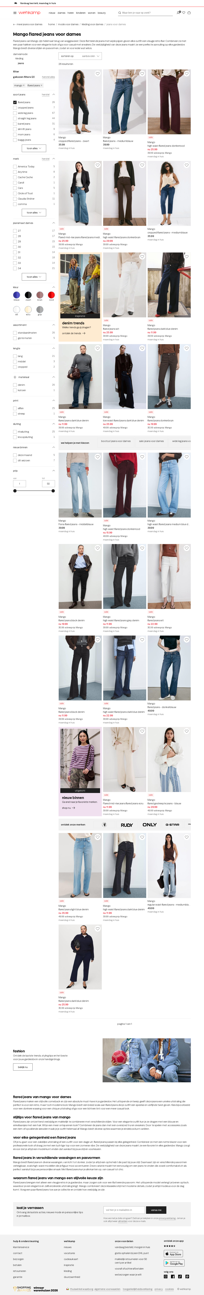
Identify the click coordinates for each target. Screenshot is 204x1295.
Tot (43, 478)
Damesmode (20, 54)
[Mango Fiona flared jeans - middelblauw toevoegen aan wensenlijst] (98, 457)
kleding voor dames (92, 24)
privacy (159, 1289)
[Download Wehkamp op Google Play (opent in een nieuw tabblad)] (174, 1265)
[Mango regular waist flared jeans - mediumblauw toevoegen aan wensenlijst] (187, 837)
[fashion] (147, 1060)
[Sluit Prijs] (53, 471)
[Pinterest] (187, 1276)
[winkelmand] (189, 13)
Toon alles (32, 148)
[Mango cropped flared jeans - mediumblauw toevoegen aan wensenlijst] (187, 165)
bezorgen (18, 1259)
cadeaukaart (71, 1259)
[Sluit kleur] (53, 287)
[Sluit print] (53, 400)
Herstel (45, 94)
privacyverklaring (167, 1218)
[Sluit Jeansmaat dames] (53, 223)
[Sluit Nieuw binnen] (53, 447)
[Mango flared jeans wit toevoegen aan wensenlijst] (142, 257)
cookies (169, 1289)
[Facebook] (173, 1276)
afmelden (122, 1221)
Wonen (91, 12)
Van (15, 478)
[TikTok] (180, 1276)
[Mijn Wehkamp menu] (179, 13)
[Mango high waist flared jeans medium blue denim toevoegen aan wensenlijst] (187, 457)
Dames (61, 12)
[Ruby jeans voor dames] (127, 824)
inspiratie (69, 1265)
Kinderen (81, 12)
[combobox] (145, 13)
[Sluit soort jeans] (53, 94)
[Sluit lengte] (53, 348)
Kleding (19, 58)
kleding (68, 1271)
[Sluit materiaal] (53, 377)
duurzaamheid (72, 1276)
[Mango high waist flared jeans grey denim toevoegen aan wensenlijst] (142, 548)
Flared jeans (34, 85)
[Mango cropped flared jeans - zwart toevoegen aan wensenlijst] (98, 73)
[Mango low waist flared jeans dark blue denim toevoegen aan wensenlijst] (142, 348)
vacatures (69, 1253)
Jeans (21, 63)
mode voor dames (68, 24)
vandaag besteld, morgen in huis (132, 1247)
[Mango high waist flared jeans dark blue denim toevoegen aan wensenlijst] (142, 640)
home (51, 24)
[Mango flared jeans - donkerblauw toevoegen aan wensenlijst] (187, 640)
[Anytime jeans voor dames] (104, 824)
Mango (18, 85)
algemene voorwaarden (107, 1289)
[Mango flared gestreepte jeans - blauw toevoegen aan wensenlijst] (187, 731)
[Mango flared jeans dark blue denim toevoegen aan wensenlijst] (187, 257)
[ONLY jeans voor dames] (150, 824)
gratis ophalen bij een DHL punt (132, 1253)
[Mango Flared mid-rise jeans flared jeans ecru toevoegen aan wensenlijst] (142, 731)
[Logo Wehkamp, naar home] (28, 13)
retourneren (19, 1271)
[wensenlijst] (184, 13)
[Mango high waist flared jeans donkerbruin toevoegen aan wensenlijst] (142, 165)
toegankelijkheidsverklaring (137, 1289)
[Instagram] (165, 1276)
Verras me (156, 1210)
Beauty (102, 12)
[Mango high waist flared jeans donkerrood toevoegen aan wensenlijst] (187, 73)
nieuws (67, 1247)
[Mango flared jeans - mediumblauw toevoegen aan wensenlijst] (142, 73)
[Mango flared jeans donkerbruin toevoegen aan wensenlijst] (187, 348)
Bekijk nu (23, 1067)
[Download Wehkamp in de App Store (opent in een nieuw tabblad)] (174, 1256)
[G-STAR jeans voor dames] (172, 824)
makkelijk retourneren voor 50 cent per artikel (131, 1261)
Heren (71, 12)
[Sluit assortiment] (53, 325)
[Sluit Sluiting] (53, 424)
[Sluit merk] (53, 159)
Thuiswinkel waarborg (81, 1289)
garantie (17, 1276)
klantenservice (21, 1247)
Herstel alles (48, 76)
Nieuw (52, 12)
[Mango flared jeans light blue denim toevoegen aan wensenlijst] (98, 837)
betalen (17, 1265)
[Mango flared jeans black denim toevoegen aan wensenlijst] (98, 548)
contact (17, 1253)
